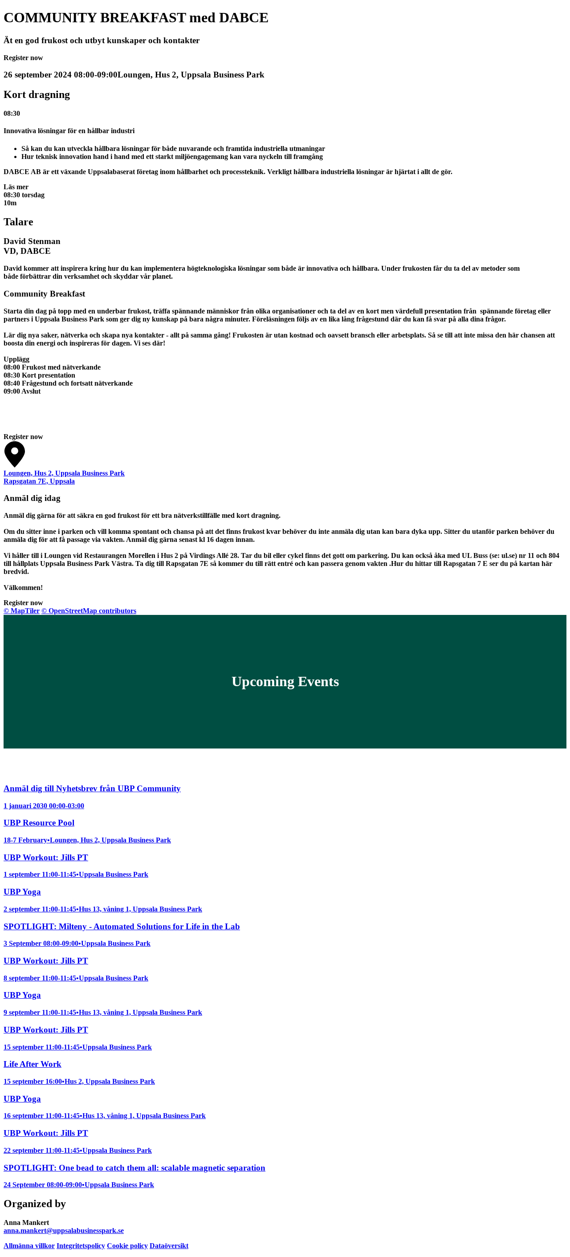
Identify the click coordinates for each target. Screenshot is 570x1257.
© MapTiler (22, 610)
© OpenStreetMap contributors (88, 610)
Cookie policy (127, 1245)
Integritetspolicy (81, 1245)
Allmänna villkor (29, 1245)
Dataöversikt (169, 1245)
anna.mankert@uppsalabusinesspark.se (64, 1230)
